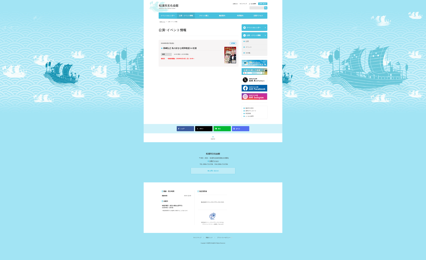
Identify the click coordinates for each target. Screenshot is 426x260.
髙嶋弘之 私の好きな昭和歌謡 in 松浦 (180, 48)
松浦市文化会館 (169, 6)
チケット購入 (204, 15)
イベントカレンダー (168, 15)
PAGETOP (213, 137)
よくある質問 (252, 3)
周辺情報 (248, 113)
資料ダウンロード (251, 111)
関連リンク (209, 237)
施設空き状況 (249, 108)
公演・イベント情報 (186, 15)
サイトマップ (243, 3)
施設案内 (222, 15)
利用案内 (240, 15)
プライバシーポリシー (223, 237)
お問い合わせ (262, 3)
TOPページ (162, 21)
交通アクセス (258, 15)
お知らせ (235, 3)
